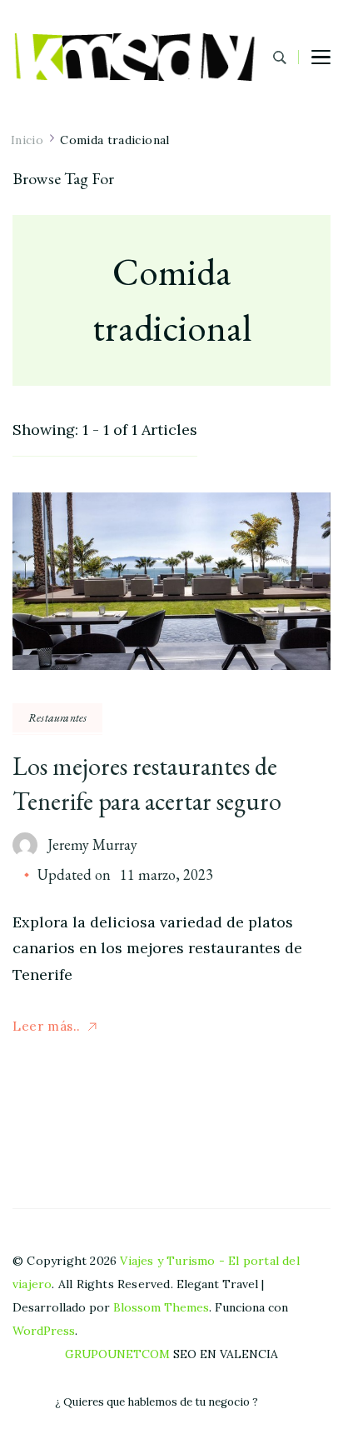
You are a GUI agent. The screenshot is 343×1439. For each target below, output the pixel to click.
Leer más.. (46, 1026)
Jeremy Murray (92, 844)
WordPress (43, 1330)
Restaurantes (57, 717)
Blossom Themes (161, 1307)
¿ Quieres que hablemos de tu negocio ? (156, 1402)
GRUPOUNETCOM (117, 1354)
